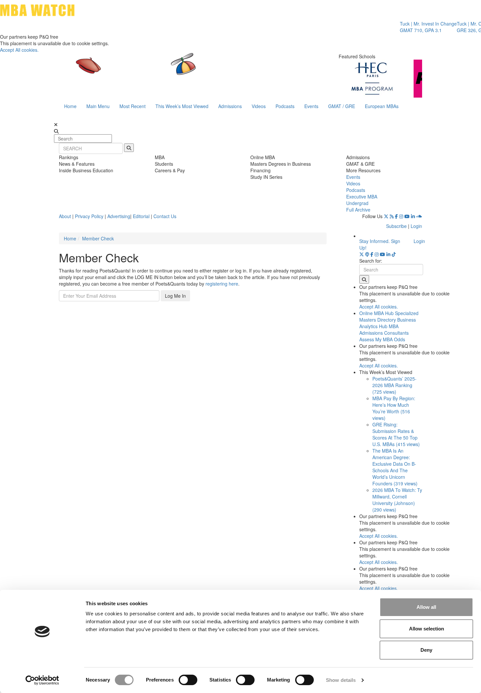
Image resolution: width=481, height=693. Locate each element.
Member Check (98, 238)
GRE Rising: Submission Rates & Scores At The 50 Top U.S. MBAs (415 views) (396, 434)
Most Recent (132, 106)
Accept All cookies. (19, 50)
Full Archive (358, 209)
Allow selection (426, 628)
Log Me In (175, 295)
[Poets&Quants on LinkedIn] (413, 216)
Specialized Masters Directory (389, 316)
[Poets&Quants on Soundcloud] (419, 216)
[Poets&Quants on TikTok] (394, 254)
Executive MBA (361, 196)
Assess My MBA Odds (382, 339)
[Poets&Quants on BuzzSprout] (367, 254)
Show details (341, 680)
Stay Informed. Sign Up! (379, 244)
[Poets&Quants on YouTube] (407, 216)
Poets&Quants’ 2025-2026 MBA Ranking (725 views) (394, 385)
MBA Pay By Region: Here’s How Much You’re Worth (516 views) (393, 408)
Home (70, 106)
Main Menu (98, 106)
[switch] (188, 680)
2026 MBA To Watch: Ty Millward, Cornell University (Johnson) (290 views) (397, 500)
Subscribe (396, 226)
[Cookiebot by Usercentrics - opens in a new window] (42, 680)
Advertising (118, 216)
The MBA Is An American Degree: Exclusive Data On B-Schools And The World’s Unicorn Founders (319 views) (395, 467)
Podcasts (285, 106)
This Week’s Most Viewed (181, 106)
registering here (221, 283)
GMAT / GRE (341, 106)
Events (311, 106)
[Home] (173, 70)
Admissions (230, 106)
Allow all (426, 607)
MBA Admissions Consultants (384, 329)
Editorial (141, 216)
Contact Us (164, 216)
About (65, 216)
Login (416, 226)
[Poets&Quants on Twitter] (386, 216)
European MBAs (382, 106)
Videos (259, 106)
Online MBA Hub (376, 313)
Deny (426, 650)
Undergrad (357, 203)
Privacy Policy (89, 216)
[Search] (129, 147)
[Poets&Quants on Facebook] (396, 216)
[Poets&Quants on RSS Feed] (392, 216)
